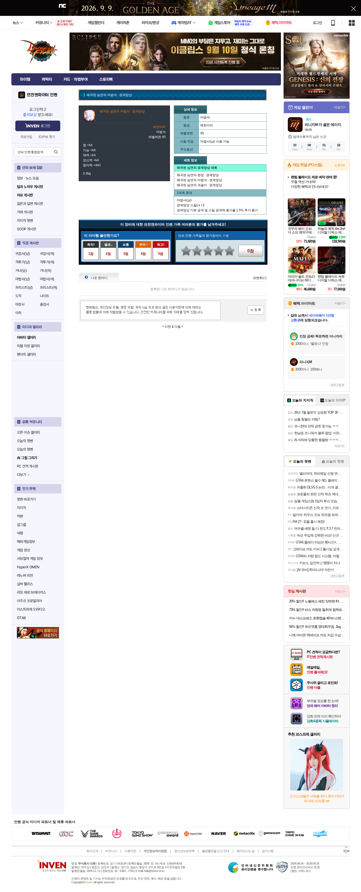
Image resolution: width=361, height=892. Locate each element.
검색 (55, 152)
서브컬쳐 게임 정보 (30, 558)
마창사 (19, 304)
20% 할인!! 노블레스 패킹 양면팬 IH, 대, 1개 (317, 601)
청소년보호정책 (184, 851)
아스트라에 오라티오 (31, 609)
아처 (18, 313)
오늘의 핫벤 (25, 441)
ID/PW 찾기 (47, 137)
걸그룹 (21, 525)
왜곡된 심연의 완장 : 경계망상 (198, 175)
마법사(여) (47, 279)
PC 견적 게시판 (27, 466)
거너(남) (21, 270)
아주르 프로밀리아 (29, 601)
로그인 (317, 23)
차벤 (20, 516)
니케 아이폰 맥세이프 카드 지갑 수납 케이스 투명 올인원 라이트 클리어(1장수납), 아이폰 (317, 635)
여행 (20, 533)
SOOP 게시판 (26, 229)
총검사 (44, 304)
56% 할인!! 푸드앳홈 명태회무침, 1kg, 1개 (317, 627)
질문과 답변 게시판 (30, 204)
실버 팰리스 (25, 584)
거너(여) (45, 270)
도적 (18, 296)
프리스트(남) (24, 287)
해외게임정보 (26, 541)
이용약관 (130, 851)
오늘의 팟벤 (25, 449)
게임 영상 (23, 550)
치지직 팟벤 (25, 220)
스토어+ (339, 165)
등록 (255, 310)
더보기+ (339, 107)
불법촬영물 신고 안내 (215, 851)
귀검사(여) (47, 253)
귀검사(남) (22, 253)
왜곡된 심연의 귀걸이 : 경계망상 (199, 185)
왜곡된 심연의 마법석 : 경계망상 (199, 180)
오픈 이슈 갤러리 (28, 432)
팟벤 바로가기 (26, 499)
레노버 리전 (25, 575)
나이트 (44, 296)
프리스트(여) (48, 287)
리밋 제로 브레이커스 (31, 592)
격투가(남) (22, 262)
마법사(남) (22, 279)
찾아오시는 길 (245, 851)
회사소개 (92, 851)
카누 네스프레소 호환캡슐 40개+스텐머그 (317, 618)
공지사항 (268, 851)
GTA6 (21, 618)
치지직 (21, 508)
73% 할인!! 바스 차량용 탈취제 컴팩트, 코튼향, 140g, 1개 (317, 610)
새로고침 (336, 384)
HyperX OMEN (28, 567)
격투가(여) (47, 262)
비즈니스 (111, 851)
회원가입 (26, 137)
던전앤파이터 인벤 (42, 95)
